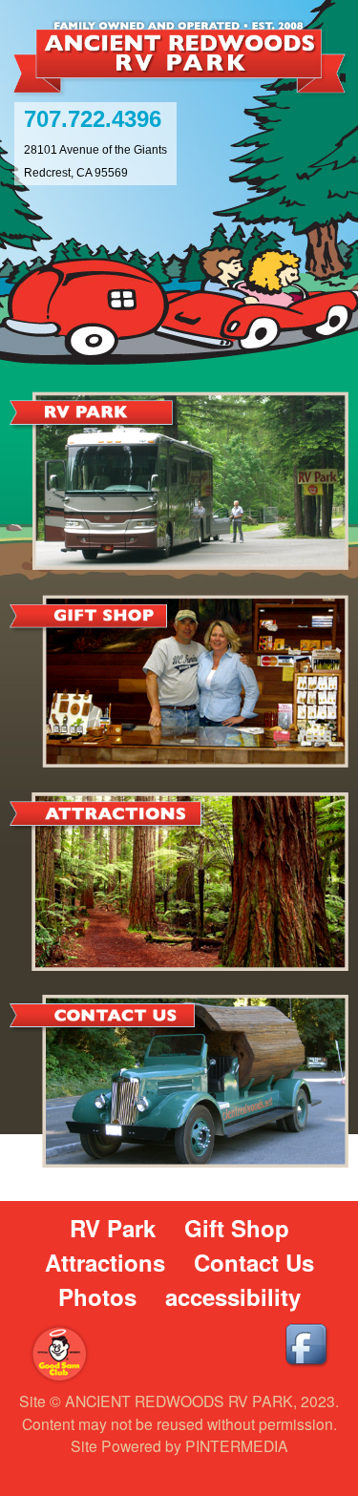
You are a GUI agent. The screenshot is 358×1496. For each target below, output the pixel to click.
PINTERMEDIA (236, 1445)
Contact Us (254, 1262)
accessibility (233, 1296)
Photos (97, 1296)
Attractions (105, 1262)
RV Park (113, 1228)
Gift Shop (236, 1228)
